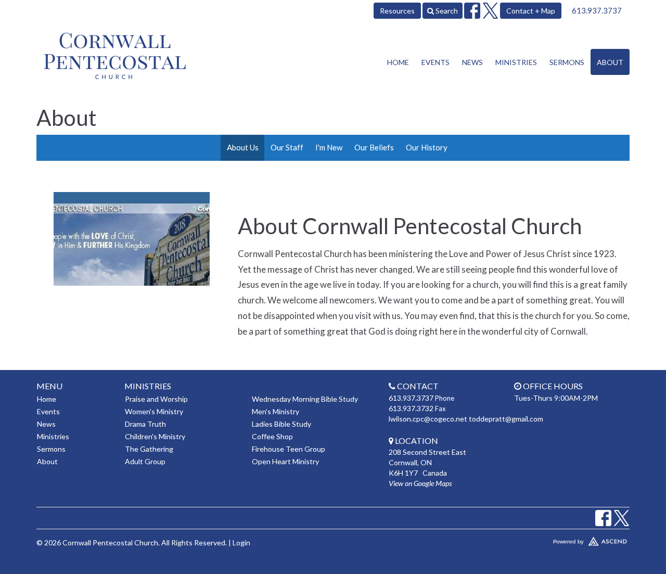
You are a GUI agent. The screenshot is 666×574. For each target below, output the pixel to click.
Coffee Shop (272, 436)
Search (446, 10)
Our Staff (287, 147)
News (472, 62)
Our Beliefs (374, 147)
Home (398, 62)
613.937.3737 (597, 10)
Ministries (516, 62)
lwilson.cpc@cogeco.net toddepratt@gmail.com (466, 418)
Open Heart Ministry (285, 461)
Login (241, 542)
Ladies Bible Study (281, 423)
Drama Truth (145, 423)
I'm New (328, 147)
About (610, 62)
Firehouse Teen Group (288, 448)
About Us (243, 147)
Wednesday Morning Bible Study (305, 398)
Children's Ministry (155, 436)
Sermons (566, 62)
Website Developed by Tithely (559, 539)
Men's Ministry (275, 411)
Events (435, 62)
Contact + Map (530, 10)
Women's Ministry (154, 411)
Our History (426, 147)
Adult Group (145, 461)
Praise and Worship (156, 398)
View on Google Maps (420, 483)
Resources (397, 10)
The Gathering (149, 448)
